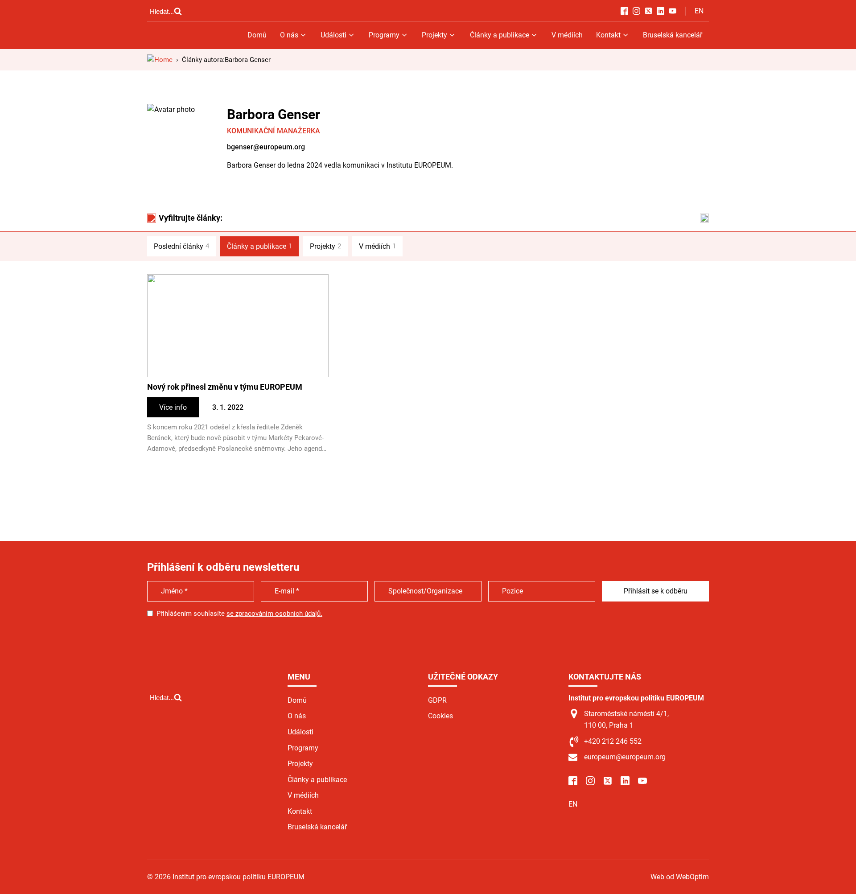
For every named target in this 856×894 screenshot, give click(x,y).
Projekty (434, 35)
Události (333, 35)
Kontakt (608, 35)
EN (699, 11)
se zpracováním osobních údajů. (274, 614)
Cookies (440, 716)
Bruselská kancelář (672, 35)
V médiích (567, 35)
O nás (289, 35)
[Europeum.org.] (160, 60)
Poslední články (181, 246)
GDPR (437, 700)
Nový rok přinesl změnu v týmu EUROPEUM (224, 386)
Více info (173, 407)
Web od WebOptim (679, 877)
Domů (257, 35)
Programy (384, 35)
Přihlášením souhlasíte (239, 614)
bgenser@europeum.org (266, 147)
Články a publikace (499, 35)
